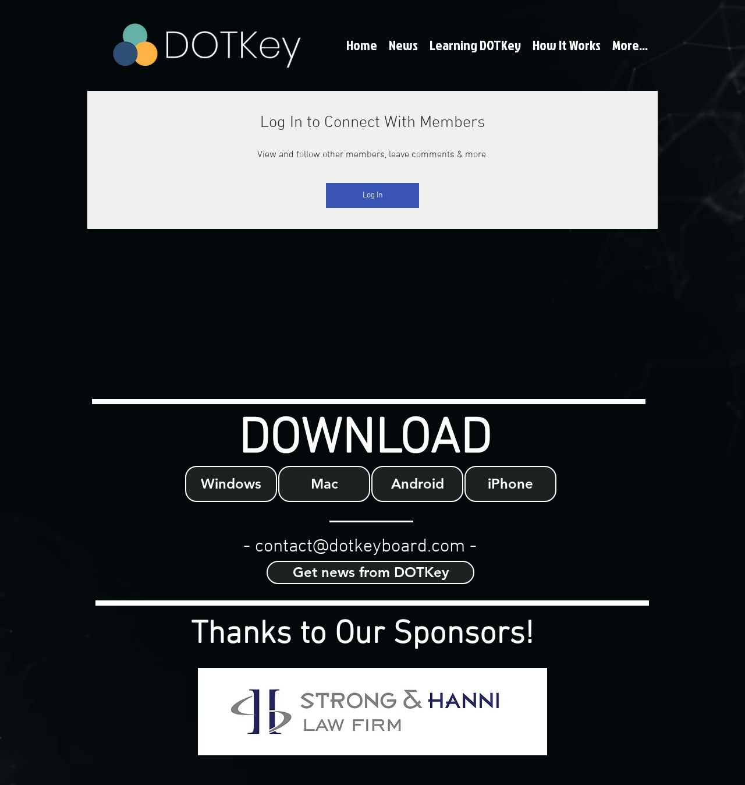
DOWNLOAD (366, 439)
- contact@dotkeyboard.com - (360, 547)
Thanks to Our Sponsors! (362, 634)
